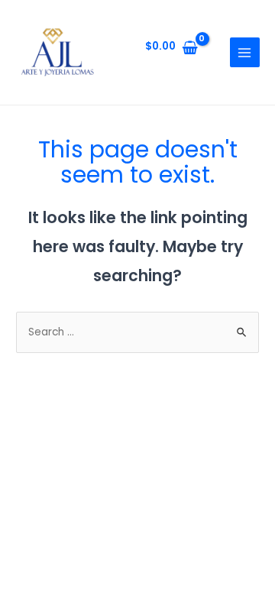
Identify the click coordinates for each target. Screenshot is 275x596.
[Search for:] (137, 332)
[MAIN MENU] (245, 52)
